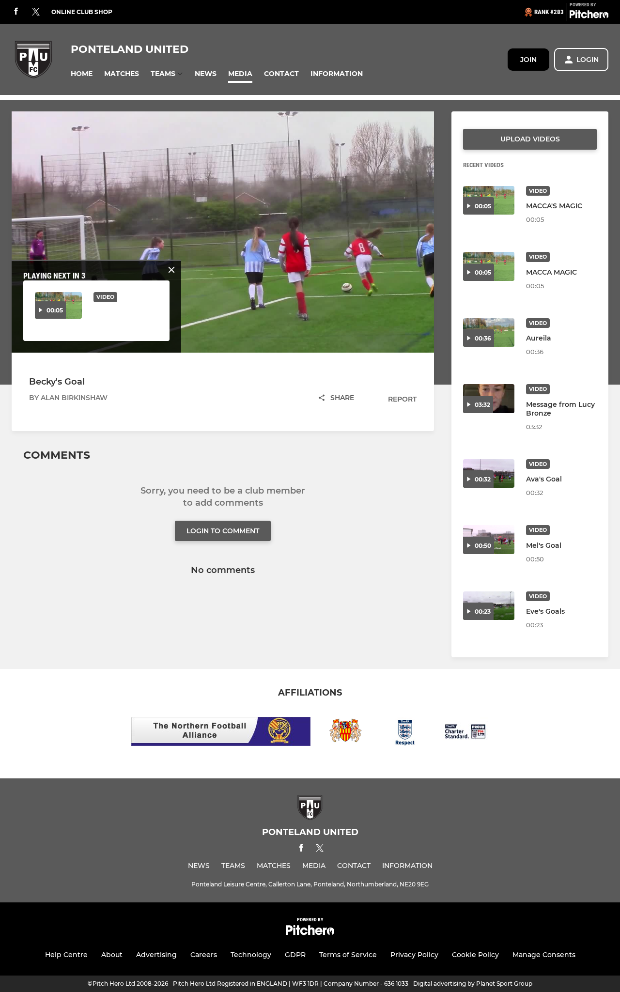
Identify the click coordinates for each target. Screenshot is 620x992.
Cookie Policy (475, 954)
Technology (251, 954)
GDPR (295, 954)
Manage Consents (543, 954)
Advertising (156, 954)
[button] (81, 73)
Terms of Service (348, 954)
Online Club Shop (81, 12)
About (112, 954)
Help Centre (66, 954)
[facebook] (16, 12)
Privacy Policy (414, 954)
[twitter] (36, 12)
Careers (203, 954)
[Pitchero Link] (589, 16)
